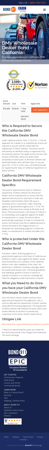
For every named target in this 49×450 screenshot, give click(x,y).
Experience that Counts (14, 410)
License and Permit (12, 383)
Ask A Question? (11, 413)
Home (6, 437)
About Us (8, 407)
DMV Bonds (9, 380)
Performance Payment (13, 377)
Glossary (7, 395)
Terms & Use (28, 437)
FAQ (6, 398)
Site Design (37, 445)
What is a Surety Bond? (14, 392)
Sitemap (16, 437)
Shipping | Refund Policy (14, 400)
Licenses (23, 439)
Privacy (40, 437)
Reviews (7, 415)
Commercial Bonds (12, 385)
